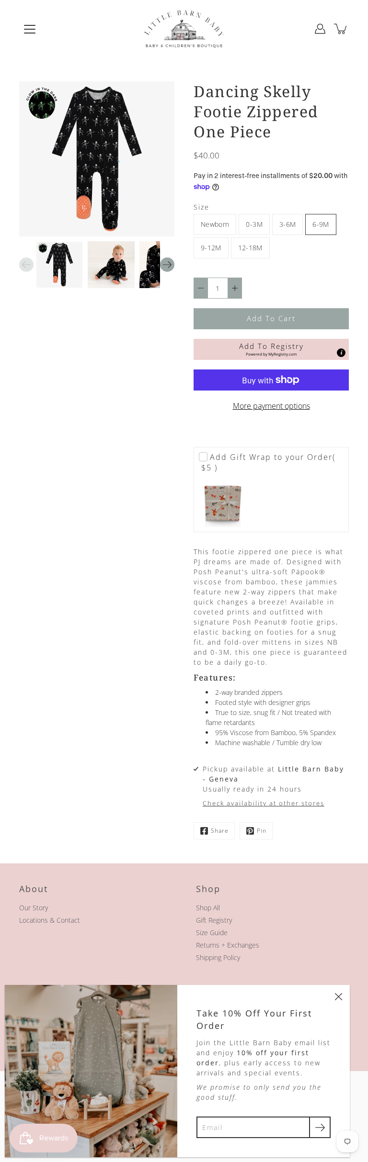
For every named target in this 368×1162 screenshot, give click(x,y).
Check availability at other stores (263, 803)
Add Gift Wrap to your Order (268, 462)
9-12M (211, 247)
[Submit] (320, 1127)
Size (201, 207)
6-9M (320, 224)
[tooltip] (341, 352)
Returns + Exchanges (227, 945)
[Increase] (235, 288)
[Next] (167, 264)
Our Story (33, 907)
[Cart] (341, 28)
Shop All (208, 907)
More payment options (271, 406)
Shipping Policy (218, 957)
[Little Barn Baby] (184, 29)
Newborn (215, 224)
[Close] (338, 996)
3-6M (287, 224)
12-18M (250, 247)
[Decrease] (201, 288)
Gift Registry (214, 920)
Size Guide (212, 932)
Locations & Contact (49, 920)
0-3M (254, 224)
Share (220, 831)
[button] (271, 349)
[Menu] (29, 29)
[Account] (320, 28)
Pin (261, 831)
